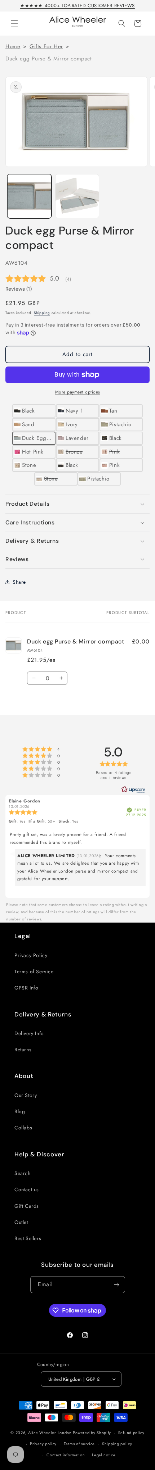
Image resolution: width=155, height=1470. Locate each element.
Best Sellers (27, 1238)
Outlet (21, 1222)
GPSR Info (26, 987)
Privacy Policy (30, 955)
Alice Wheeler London (50, 1432)
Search (22, 1173)
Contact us (26, 1189)
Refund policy (131, 1432)
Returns (22, 1049)
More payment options (77, 392)
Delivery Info (29, 1033)
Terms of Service (34, 971)
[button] (14, 23)
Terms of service (79, 1444)
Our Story (25, 1095)
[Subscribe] (117, 1284)
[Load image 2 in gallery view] (77, 196)
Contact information (65, 1455)
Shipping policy (117, 1444)
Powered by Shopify (92, 1432)
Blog (19, 1111)
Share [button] (19, 582)
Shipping (42, 312)
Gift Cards (26, 1206)
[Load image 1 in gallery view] (29, 196)
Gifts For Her (46, 46)
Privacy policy (43, 1444)
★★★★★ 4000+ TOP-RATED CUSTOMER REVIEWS (77, 5)
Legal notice (103, 1455)
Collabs (23, 1127)
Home (12, 46)
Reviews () (18, 289)
